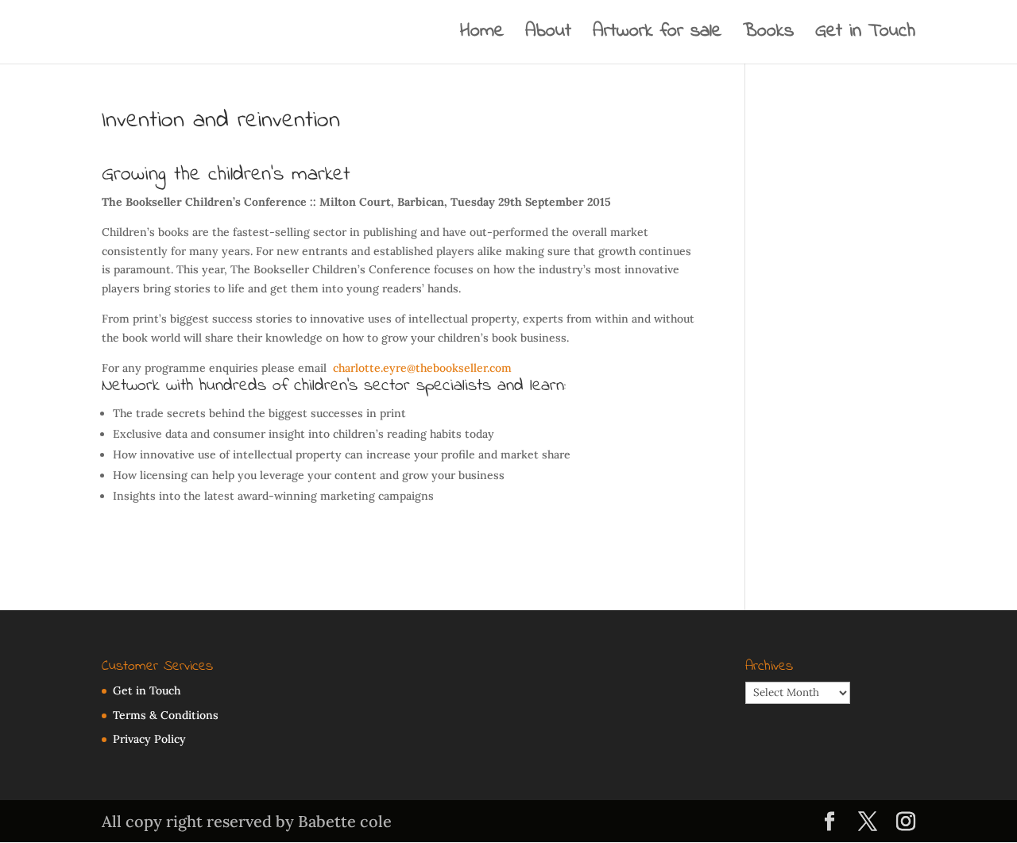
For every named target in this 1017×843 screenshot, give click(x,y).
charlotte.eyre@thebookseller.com (422, 368)
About (548, 35)
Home (482, 35)
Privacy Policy (149, 739)
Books (768, 35)
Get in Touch (865, 35)
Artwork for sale (657, 35)
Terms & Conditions (165, 715)
